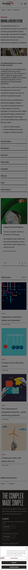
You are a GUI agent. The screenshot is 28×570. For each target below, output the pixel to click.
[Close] (26, 548)
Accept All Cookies (14, 567)
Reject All (14, 562)
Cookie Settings (14, 558)
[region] (14, 558)
